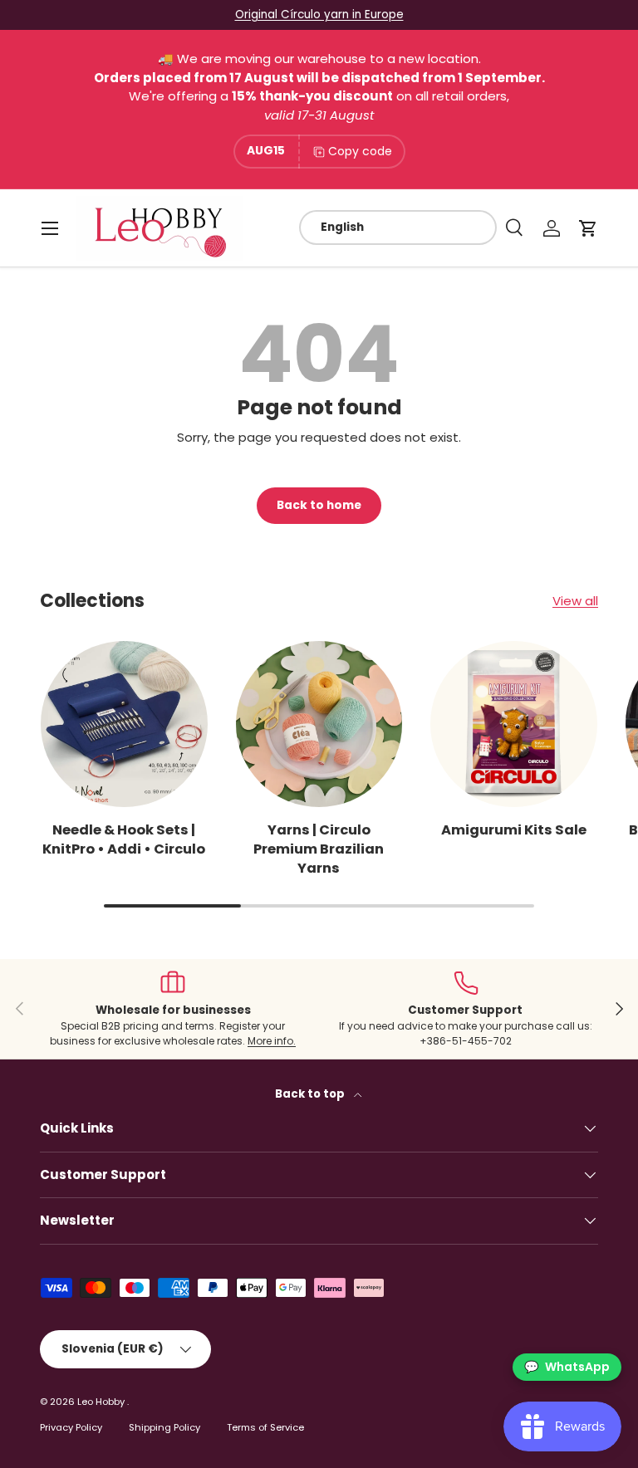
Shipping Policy (164, 1427)
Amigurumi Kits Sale (513, 829)
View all (575, 600)
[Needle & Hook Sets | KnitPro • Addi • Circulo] (124, 724)
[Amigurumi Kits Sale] (513, 724)
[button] (588, 228)
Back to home (319, 505)
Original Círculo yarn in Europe (319, 14)
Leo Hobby (102, 1401)
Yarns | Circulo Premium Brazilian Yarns (318, 849)
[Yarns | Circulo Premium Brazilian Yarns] (319, 724)
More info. (272, 1041)
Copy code (360, 151)
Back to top (311, 1094)
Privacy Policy (71, 1427)
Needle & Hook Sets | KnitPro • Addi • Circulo (123, 839)
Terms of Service (265, 1427)
